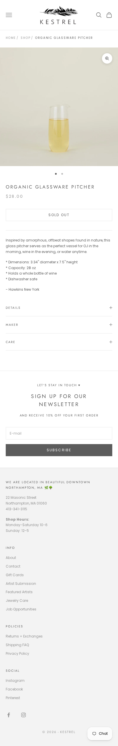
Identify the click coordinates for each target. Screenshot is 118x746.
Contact (13, 566)
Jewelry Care (17, 600)
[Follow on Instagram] (23, 715)
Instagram (15, 680)
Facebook (14, 689)
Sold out (59, 214)
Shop (25, 38)
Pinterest (13, 697)
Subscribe (59, 450)
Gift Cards (15, 574)
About (11, 557)
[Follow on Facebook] (8, 715)
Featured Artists (19, 591)
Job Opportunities (21, 609)
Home (11, 38)
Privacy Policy (17, 653)
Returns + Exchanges (24, 636)
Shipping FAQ (17, 644)
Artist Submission (21, 583)
